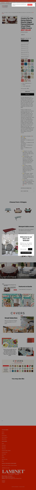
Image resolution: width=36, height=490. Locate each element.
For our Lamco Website (26, 252)
